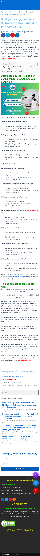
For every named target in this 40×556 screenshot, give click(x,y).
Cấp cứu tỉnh (13, 12)
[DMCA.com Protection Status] (8, 523)
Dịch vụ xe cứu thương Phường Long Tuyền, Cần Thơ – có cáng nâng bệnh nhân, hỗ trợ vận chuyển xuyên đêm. (19, 427)
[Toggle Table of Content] (35, 64)
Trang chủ (4, 12)
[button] (37, 4)
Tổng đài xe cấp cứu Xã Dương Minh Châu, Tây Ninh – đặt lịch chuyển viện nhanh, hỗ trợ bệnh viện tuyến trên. (19, 405)
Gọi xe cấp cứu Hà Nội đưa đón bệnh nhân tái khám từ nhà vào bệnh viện (19, 68)
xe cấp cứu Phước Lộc (17, 277)
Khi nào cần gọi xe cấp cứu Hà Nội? (14, 71)
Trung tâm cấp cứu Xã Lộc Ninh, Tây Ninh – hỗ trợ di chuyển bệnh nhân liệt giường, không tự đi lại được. (20, 416)
